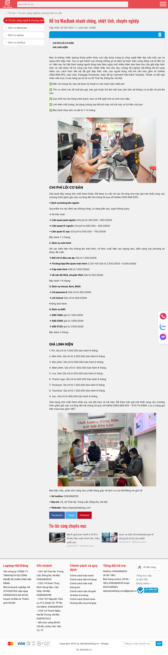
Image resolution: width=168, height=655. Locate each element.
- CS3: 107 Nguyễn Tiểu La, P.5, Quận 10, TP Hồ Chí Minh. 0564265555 (50, 602)
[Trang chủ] (7, 13)
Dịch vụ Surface (16, 42)
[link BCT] (147, 593)
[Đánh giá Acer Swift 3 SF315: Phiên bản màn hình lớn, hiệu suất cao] (57, 537)
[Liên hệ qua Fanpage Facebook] (163, 338)
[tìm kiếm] (124, 4)
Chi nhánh (44, 566)
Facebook (57, 515)
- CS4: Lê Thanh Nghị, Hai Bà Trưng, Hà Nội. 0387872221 (49, 614)
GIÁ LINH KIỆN (60, 47)
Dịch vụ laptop (16, 35)
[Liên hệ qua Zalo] (163, 327)
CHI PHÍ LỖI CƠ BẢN (63, 43)
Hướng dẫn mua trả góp (83, 603)
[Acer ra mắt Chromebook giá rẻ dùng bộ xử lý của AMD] (109, 537)
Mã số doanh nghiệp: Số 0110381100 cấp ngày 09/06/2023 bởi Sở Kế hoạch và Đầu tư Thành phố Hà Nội (16, 595)
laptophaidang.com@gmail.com (121, 590)
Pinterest (84, 515)
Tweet (71, 515)
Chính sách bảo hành (82, 575)
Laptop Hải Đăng (15, 566)
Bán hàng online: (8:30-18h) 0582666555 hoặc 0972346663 (116, 583)
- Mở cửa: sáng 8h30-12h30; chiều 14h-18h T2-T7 (49, 626)
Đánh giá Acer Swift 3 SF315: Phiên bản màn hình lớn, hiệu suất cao (83, 538)
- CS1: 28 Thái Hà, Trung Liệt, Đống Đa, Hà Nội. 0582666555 (50, 575)
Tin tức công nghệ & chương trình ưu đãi (26, 21)
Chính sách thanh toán (82, 599)
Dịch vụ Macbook (17, 27)
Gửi (159, 643)
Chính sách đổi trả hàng (83, 579)
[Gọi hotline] (163, 317)
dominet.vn (86, 649)
